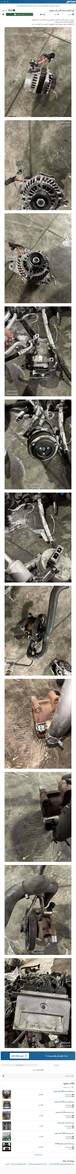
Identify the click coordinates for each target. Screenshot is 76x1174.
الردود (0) (56, 1065)
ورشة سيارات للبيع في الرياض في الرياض (37, 1164)
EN (1, 2)
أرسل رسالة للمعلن (20, 14)
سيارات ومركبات (32, 6)
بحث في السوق (66, 1087)
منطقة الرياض (45, 6)
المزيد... (6, 1164)
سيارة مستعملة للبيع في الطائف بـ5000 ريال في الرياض (61, 1164)
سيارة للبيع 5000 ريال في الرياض (18, 1164)
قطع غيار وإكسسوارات (22, 6)
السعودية (52, 6)
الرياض (39, 6)
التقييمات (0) (19, 1065)
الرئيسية (57, 6)
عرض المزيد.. (38, 1154)
